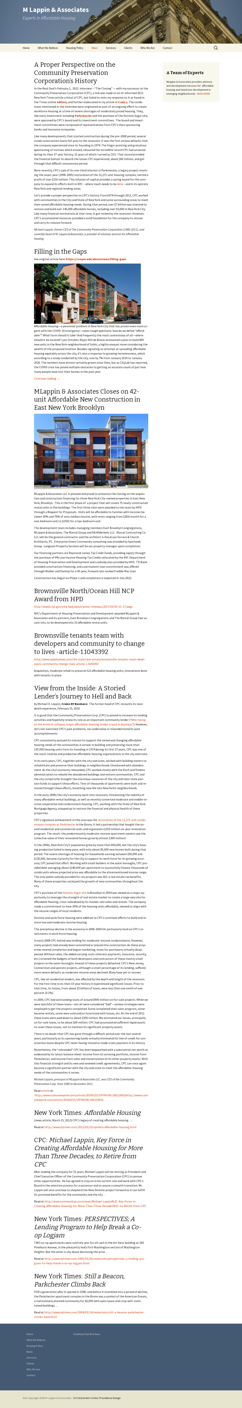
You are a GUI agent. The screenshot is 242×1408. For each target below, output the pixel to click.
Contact (167, 48)
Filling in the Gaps (60, 251)
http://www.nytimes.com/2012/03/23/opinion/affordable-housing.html (90, 1127)
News (95, 48)
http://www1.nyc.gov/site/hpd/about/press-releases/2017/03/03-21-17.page (83, 606)
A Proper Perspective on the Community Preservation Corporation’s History (74, 73)
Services (111, 48)
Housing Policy (74, 48)
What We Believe (48, 48)
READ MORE (203, 93)
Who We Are (147, 48)
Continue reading (47, 378)
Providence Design (97, 1398)
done (120, 184)
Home (26, 48)
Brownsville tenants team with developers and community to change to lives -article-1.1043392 (89, 644)
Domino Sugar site (74, 893)
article (45, 1090)
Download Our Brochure (86, 1334)
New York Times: (87, 1113)
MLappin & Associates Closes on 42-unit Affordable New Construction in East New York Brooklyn (87, 400)
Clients (128, 48)
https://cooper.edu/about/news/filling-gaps (96, 259)
